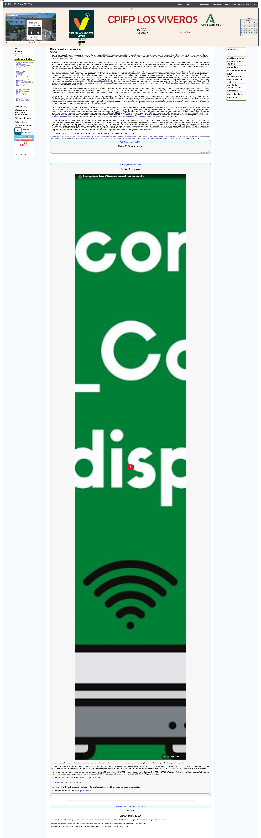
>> (257, 36)
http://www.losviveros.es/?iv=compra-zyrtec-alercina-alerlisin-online (132, 117)
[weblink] (151, 109)
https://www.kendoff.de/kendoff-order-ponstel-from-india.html (88, 81)
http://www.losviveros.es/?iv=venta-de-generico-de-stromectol (114, 136)
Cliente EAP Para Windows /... (23, 65)
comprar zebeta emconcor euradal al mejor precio (190, 113)
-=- (249, 36)
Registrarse (18, 56)
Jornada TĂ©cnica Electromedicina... (20, 72)
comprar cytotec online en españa (197, 89)
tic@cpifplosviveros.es (83, 791)
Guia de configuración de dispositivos (67, 782)
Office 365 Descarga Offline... (23, 67)
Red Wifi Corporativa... (21, 88)
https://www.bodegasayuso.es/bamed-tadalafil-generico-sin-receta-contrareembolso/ (133, 55)
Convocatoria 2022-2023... (22, 98)
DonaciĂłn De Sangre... (21, 64)
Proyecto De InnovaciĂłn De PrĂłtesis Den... (23, 69)
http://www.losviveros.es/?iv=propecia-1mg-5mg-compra (81, 138)
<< (240, 36)
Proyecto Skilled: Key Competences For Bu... (21, 94)
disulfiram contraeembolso (158, 136)
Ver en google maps (185, 31)
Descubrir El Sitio (176, 136)
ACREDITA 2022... (20, 86)
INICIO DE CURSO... (21, 85)
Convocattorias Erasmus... (22, 84)
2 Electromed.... (20, 74)
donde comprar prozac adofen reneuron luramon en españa (163, 138)
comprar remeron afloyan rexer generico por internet (122, 138)
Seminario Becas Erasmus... (23, 75)
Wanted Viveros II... (21, 66)
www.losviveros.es (56, 136)
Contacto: (143, 28)
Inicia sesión (19, 54)
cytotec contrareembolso (65, 113)
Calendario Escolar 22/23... (22, 99)
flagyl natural (142, 136)
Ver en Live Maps (185, 32)
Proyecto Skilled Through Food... (24, 81)
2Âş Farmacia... (20, 73)
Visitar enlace (70, 136)
